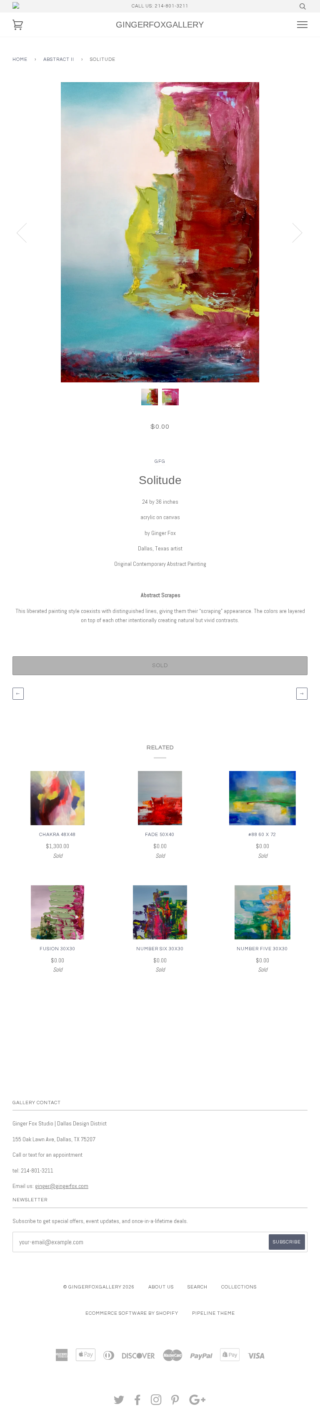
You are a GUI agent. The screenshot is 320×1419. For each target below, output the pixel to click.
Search (198, 1287)
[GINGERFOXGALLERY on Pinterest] (175, 1402)
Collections (239, 1287)
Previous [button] (26, 232)
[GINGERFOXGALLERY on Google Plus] (197, 1402)
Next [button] (292, 232)
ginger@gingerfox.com (61, 1186)
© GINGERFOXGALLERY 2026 (99, 1287)
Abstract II (58, 59)
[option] (160, 232)
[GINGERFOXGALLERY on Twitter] (119, 1402)
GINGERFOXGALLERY (160, 24)
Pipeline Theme (213, 1313)
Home (20, 59)
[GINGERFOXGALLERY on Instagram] (156, 1402)
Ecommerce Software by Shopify (131, 1313)
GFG (160, 461)
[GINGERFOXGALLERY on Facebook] (137, 1402)
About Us (161, 1287)
